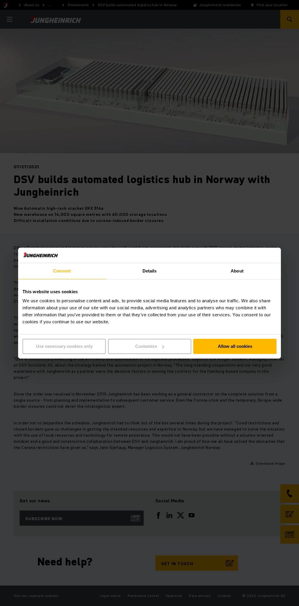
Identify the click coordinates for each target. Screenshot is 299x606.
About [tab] (237, 270)
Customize (146, 346)
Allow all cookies (235, 346)
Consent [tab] (62, 270)
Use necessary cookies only (64, 346)
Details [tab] (149, 270)
